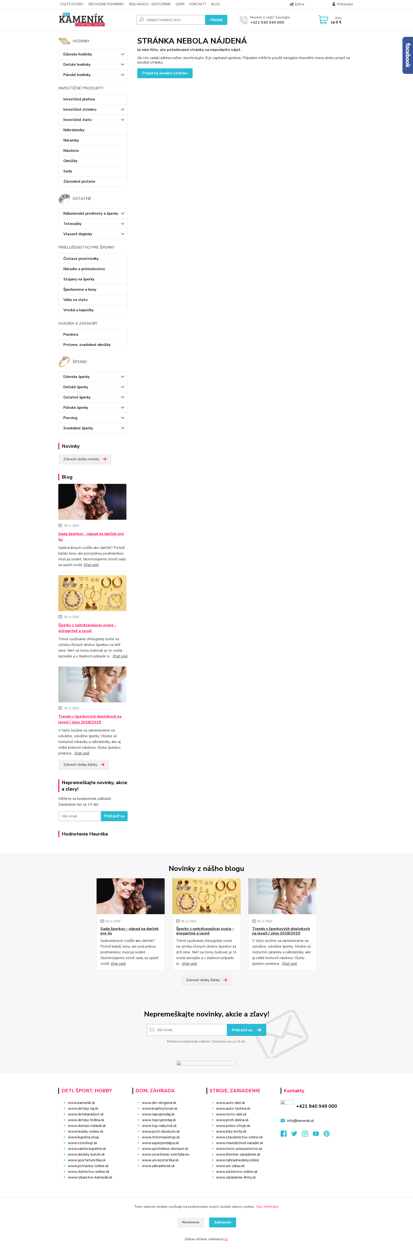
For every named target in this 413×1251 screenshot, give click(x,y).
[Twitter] (296, 1135)
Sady (67, 171)
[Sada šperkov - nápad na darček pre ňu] (92, 502)
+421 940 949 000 (267, 22)
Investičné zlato (77, 119)
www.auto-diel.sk (230, 1102)
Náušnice (71, 150)
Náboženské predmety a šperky (90, 213)
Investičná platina (79, 99)
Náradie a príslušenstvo (84, 269)
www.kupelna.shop (83, 1137)
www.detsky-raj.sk (83, 1108)
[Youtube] (318, 1135)
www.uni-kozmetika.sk (160, 1160)
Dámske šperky (76, 376)
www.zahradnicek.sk (158, 1166)
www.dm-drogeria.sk (159, 1102)
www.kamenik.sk (81, 1102)
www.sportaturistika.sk (87, 1160)
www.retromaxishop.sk (161, 1137)
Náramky (71, 140)
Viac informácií (267, 1206)
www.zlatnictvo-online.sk (88, 1171)
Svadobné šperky (78, 428)
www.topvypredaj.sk (159, 1120)
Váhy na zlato (75, 299)
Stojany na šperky (78, 279)
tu (226, 1239)
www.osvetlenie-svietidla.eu (165, 1154)
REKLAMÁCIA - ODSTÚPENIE (150, 4)
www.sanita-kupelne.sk (87, 1148)
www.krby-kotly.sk (231, 1131)
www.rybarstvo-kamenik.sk (90, 1177)
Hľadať (216, 19)
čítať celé (91, 565)
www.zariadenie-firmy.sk (236, 1177)
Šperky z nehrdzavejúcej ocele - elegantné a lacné (87, 628)
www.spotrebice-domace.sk (165, 1148)
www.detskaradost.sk (86, 1114)
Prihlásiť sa (114, 816)
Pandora (70, 334)
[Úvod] (95, 19)
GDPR (180, 4)
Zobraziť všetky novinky (81, 459)
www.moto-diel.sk (231, 1114)
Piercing (70, 417)
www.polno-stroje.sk (233, 1125)
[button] (166, 1175)
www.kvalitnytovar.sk (159, 1108)
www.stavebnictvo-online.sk (239, 1137)
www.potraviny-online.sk (88, 1166)
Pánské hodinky (77, 74)
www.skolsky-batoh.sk (86, 1154)
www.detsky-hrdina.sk (86, 1120)
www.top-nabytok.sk (159, 1125)
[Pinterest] (327, 1135)
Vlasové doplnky (77, 234)
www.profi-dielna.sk (232, 1120)
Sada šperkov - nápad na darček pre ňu (91, 536)
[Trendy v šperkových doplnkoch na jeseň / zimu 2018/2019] (92, 685)
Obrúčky (70, 160)
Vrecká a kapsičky (78, 310)
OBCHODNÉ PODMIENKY (106, 4)
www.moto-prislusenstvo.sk (239, 1148)
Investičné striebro (79, 109)
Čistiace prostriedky (81, 258)
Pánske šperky (75, 407)
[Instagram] (307, 1135)
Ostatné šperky (77, 397)
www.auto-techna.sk (233, 1108)
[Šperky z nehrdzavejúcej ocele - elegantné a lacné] (92, 594)
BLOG (215, 4)
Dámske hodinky (77, 54)
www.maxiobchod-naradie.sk (239, 1143)
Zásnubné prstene (79, 181)
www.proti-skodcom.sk (161, 1131)
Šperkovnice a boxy (79, 289)
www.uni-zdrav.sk (230, 1166)
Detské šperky (75, 387)
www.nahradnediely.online (237, 1160)
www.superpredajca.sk (160, 1143)
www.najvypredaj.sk (158, 1114)
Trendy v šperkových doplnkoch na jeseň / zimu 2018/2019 (89, 719)
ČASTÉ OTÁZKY (71, 4)
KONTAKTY (198, 4)
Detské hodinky (77, 64)
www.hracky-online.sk (85, 1131)
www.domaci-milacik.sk (87, 1125)
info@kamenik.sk (300, 1120)
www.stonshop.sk (82, 1143)
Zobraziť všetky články (80, 764)
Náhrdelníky (73, 130)
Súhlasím (222, 1222)
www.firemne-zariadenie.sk (238, 1154)
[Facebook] (286, 1135)
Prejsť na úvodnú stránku (165, 73)
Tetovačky (72, 223)
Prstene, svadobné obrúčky (87, 344)
